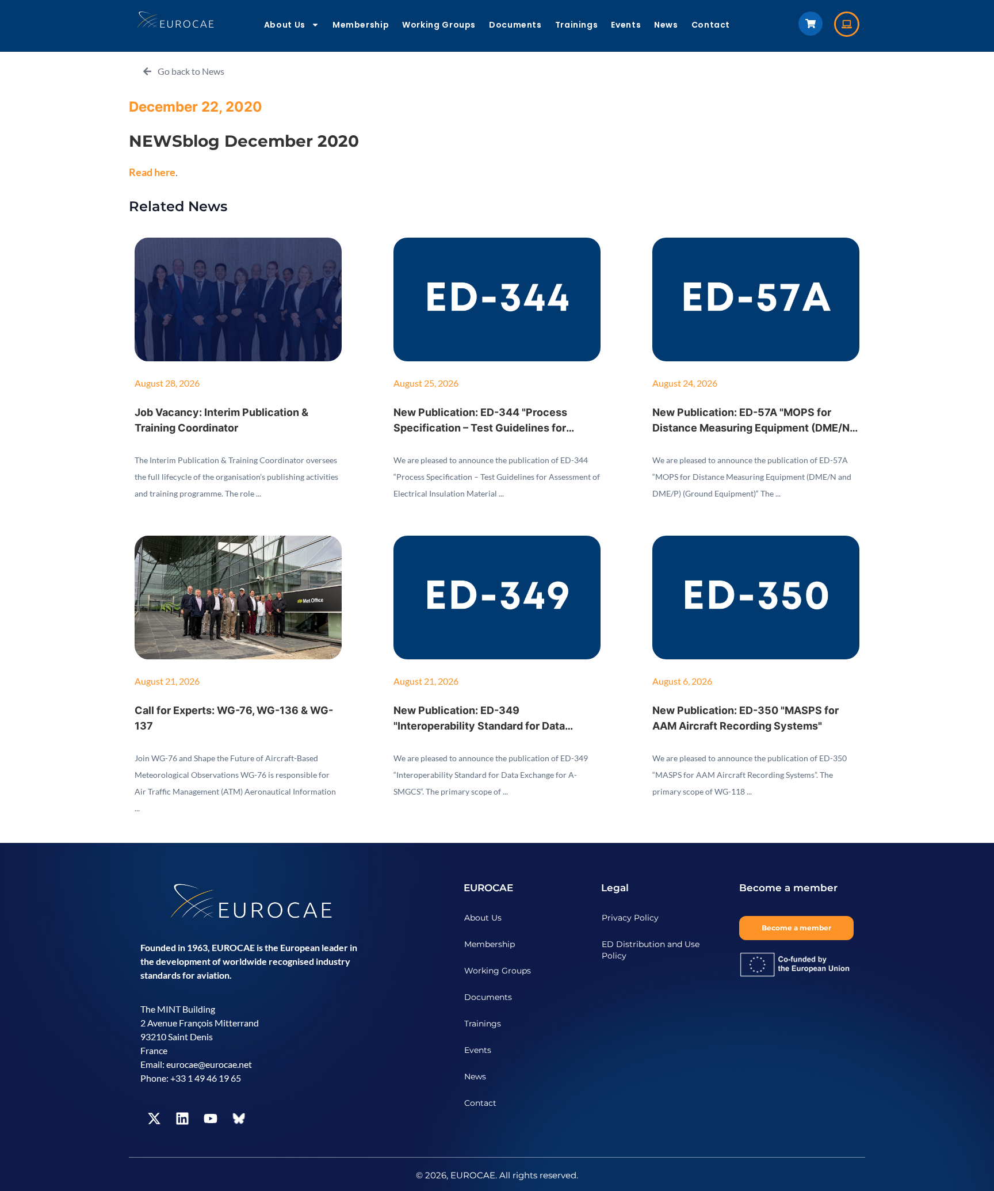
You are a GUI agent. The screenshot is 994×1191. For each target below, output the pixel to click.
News (666, 24)
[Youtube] (210, 1118)
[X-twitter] (154, 1118)
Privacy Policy (630, 918)
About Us (284, 24)
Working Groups (439, 24)
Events (626, 24)
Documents (515, 24)
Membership (360, 24)
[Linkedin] (182, 1118)
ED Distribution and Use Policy (650, 950)
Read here (152, 172)
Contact (710, 24)
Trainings (576, 24)
